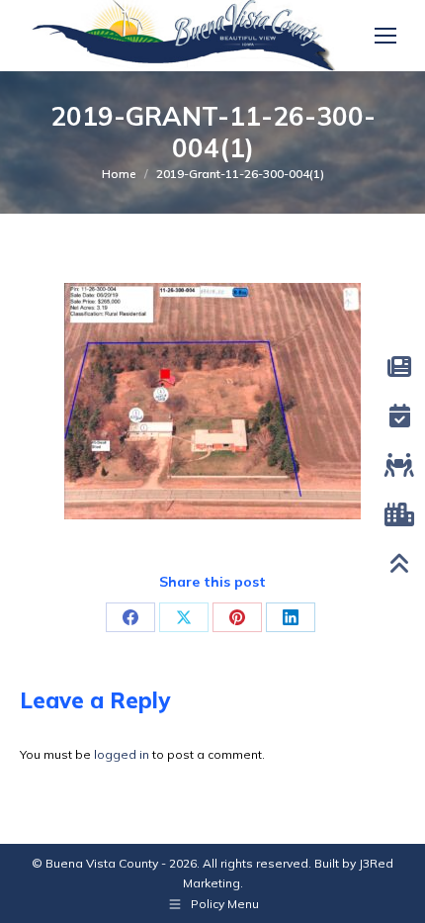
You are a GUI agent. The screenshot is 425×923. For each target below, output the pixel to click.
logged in (121, 754)
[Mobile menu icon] (385, 35)
